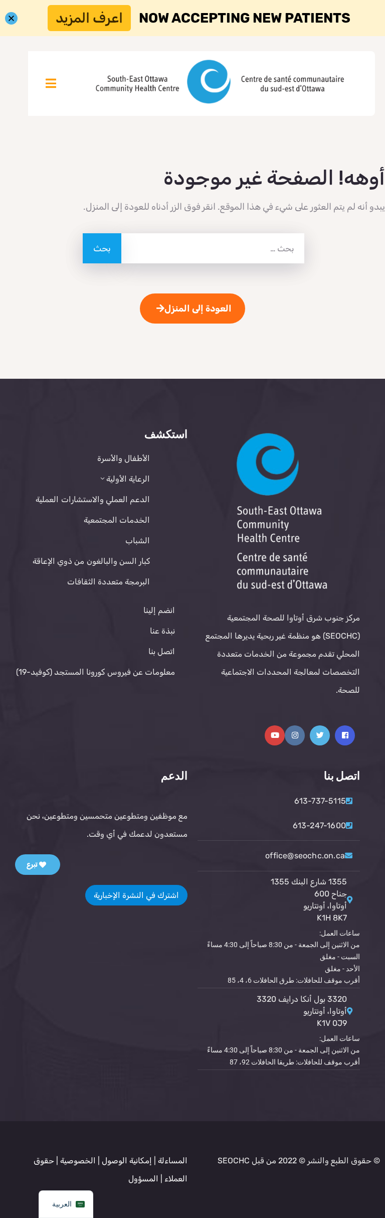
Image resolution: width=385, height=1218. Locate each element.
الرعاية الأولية (128, 479)
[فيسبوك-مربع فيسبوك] (345, 735)
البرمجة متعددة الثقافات (108, 581)
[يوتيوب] (275, 735)
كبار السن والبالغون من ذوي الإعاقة (91, 561)
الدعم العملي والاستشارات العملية (93, 499)
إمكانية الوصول (127, 1160)
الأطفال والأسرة (123, 458)
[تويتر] (320, 735)
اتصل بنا (161, 651)
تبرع (33, 864)
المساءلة (172, 1160)
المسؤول (143, 1178)
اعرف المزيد (89, 18)
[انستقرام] (295, 735)
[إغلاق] (11, 18)
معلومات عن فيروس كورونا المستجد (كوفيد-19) (95, 672)
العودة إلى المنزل (198, 308)
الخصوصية (77, 1160)
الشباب (137, 540)
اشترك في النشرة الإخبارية (136, 895)
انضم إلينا (159, 610)
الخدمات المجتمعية (117, 520)
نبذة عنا (162, 631)
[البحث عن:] (211, 248)
